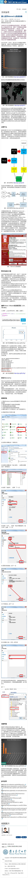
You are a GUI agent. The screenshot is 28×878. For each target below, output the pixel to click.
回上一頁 (18, 837)
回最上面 (24, 837)
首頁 (19, 9)
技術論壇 (24, 9)
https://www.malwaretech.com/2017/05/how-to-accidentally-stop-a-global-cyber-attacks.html (14, 787)
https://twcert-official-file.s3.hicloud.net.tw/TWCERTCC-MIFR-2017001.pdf (12, 802)
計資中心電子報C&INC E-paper (17, 2)
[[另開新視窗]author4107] (5, 830)
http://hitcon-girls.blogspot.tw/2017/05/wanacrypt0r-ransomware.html (11, 798)
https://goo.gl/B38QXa (19, 766)
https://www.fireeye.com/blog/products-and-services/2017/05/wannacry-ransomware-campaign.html (14, 814)
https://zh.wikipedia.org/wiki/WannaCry (14, 784)
